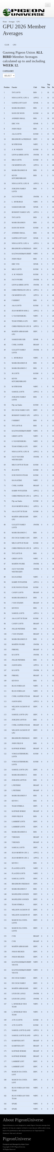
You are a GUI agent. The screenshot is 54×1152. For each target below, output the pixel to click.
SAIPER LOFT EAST (19, 103)
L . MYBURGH (17, 202)
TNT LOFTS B (17, 426)
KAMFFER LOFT (18, 1041)
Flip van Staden (17, 405)
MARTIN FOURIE (18, 564)
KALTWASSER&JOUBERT (21, 254)
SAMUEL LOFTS (18, 392)
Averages (12, 22)
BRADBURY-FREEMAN (20, 738)
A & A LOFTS (16, 134)
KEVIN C (15, 801)
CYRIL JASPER (17, 345)
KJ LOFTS (15, 655)
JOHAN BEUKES (18, 952)
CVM (14, 936)
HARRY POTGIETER (19, 491)
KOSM (35, 113)
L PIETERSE (16, 785)
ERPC (35, 139)
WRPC (35, 144)
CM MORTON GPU (19, 165)
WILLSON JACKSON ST (21, 910)
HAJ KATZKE (17, 480)
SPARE (14, 1104)
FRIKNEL (15, 650)
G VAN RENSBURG (19, 316)
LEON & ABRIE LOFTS (20, 155)
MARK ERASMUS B (19, 170)
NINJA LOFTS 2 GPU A (20, 98)
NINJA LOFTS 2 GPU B (20, 183)
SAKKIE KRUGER (18, 207)
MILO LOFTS (17, 160)
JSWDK (36, 155)
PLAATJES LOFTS (18, 868)
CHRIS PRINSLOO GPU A (21, 290)
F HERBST (16, 300)
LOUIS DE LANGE (18, 994)
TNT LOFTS (16, 93)
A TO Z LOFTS (17, 1020)
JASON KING (17, 665)
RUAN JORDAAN (18, 686)
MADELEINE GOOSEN (20, 894)
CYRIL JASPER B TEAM (21, 696)
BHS (35, 93)
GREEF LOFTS (17, 436)
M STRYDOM (17, 144)
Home (5, 22)
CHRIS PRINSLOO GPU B (21, 326)
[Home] (23, 12)
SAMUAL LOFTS (18, 848)
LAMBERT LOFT (18, 1061)
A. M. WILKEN (17, 150)
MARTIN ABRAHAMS (20, 946)
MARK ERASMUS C (19, 368)
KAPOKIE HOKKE (19, 749)
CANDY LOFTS (17, 593)
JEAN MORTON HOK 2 (20, 311)
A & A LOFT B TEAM (19, 511)
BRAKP (36, 345)
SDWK (35, 103)
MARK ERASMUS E (19, 775)
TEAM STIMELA (18, 806)
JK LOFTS (15, 373)
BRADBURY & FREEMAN (21, 139)
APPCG (36, 98)
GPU (18, 22)
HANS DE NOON (18, 113)
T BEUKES (16, 837)
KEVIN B (15, 608)
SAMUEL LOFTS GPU (20, 715)
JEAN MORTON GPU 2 (20, 853)
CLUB (7, 45)
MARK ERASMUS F (19, 796)
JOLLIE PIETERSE (18, 629)
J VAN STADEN (17, 603)
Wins (43, 87)
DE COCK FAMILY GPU (21, 410)
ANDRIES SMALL (18, 118)
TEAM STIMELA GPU (20, 321)
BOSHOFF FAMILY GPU (21, 212)
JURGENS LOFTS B (19, 720)
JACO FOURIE (17, 197)
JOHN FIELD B (17, 743)
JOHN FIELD (16, 129)
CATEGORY (8, 71)
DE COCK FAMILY (19, 978)
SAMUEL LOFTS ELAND (21, 1030)
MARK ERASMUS (18, 108)
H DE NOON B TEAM (20, 475)
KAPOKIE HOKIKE (19, 1051)
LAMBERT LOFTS (18, 822)
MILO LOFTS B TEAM (20, 465)
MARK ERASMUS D (19, 598)
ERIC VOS (15, 124)
